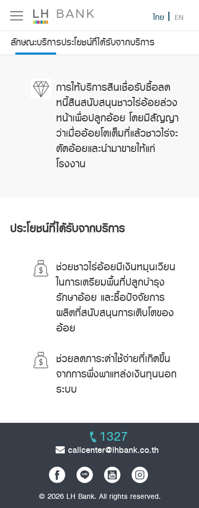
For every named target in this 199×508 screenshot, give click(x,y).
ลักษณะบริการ (36, 42)
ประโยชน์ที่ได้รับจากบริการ (108, 42)
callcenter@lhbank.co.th (112, 450)
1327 (114, 436)
